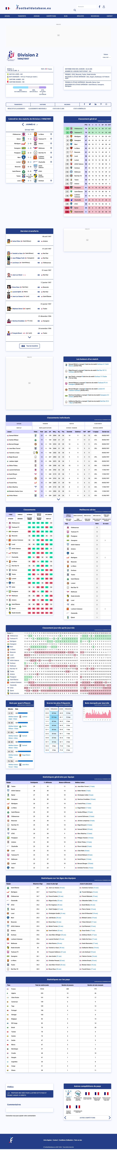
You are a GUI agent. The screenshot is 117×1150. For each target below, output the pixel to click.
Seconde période (39, 519)
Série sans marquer (87, 520)
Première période (29, 519)
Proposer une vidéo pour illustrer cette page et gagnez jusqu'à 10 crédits (27, 1094)
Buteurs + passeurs (71, 428)
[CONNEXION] (104, 6)
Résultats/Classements (16, 108)
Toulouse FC (42, 139)
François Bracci (19, 333)
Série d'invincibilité (78, 520)
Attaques (10, 518)
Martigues (17, 143)
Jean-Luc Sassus (17, 296)
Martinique (14, 1049)
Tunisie (13, 1032)
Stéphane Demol (17, 308)
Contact (55, 1140)
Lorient (18, 162)
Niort (19, 157)
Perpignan (17, 153)
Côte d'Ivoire (15, 997)
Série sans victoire (68, 520)
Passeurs (45, 423)
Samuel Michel (73, 364)
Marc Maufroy (13, 487)
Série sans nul (97, 515)
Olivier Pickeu (13, 465)
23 (41, 435)
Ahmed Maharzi (73, 382)
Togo (12, 1006)
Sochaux (41, 181)
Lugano (27, 308)
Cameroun (14, 1002)
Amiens (41, 143)
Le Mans (41, 134)
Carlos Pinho (16, 241)
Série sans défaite (106, 515)
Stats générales (79, 108)
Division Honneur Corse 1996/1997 (87, 1098)
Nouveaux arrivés (98, 428)
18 (41, 444)
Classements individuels (37, 108)
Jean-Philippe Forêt (18, 258)
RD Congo (14, 1023)
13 (41, 461)
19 (41, 440)
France (50, 69)
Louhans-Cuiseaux (41, 157)
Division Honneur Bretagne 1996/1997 (78, 1099)
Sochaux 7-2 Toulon (101, 376)
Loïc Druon (15, 263)
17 (41, 448)
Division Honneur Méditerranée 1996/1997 (97, 1099)
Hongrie (13, 1057)
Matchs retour (39, 514)
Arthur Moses (13, 495)
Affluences (48, 514)
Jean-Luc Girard (19, 275)
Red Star (45, 253)
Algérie (13, 993)
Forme (10, 514)
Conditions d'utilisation (66, 1140)
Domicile (20, 514)
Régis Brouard (73, 370)
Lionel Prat (12, 478)
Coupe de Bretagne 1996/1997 (68, 1112)
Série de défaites (77, 515)
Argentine (14, 1062)
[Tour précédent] (23, 124)
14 (41, 453)
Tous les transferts (32, 346)
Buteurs (19, 423)
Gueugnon (17, 148)
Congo (13, 1066)
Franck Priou (13, 482)
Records (67, 104)
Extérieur (29, 514)
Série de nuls (87, 515)
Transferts (18, 104)
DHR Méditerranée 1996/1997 (78, 1111)
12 (41, 478)
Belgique (14, 1019)
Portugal (14, 1010)
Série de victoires (68, 515)
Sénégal (13, 1014)
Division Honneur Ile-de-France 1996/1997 (106, 1099)
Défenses (20, 518)
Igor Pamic (72, 376)
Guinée (13, 1036)
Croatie (13, 1053)
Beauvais (18, 167)
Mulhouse (42, 148)
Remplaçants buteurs (45, 428)
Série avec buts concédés (97, 520)
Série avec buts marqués (106, 520)
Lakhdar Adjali (13, 461)
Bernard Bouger (73, 389)
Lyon (27, 296)
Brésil (13, 1027)
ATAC (40, 171)
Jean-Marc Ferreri (14, 448)
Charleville (42, 162)
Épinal (19, 139)
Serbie (13, 1040)
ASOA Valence (41, 166)
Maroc (13, 1044)
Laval (19, 181)
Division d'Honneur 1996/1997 (68, 1099)
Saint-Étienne (16, 171)
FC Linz (29, 321)
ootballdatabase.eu (35, 8)
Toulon (18, 176)
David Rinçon (13, 474)
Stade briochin (41, 176)
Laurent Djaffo (16, 292)
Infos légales (47, 1140)
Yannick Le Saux (17, 253)
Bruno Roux (15, 287)
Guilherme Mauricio (75, 401)
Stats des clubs (58, 108)
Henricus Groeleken (18, 321)
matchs (72, 423)
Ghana (13, 1070)
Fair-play (19, 428)
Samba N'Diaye (13, 440)
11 (41, 495)
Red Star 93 (42, 153)
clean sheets (98, 423)
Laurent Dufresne (14, 470)
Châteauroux (17, 134)
